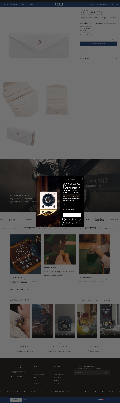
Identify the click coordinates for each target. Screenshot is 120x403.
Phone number (65, 206)
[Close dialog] (82, 178)
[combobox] (64, 209)
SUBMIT (72, 215)
